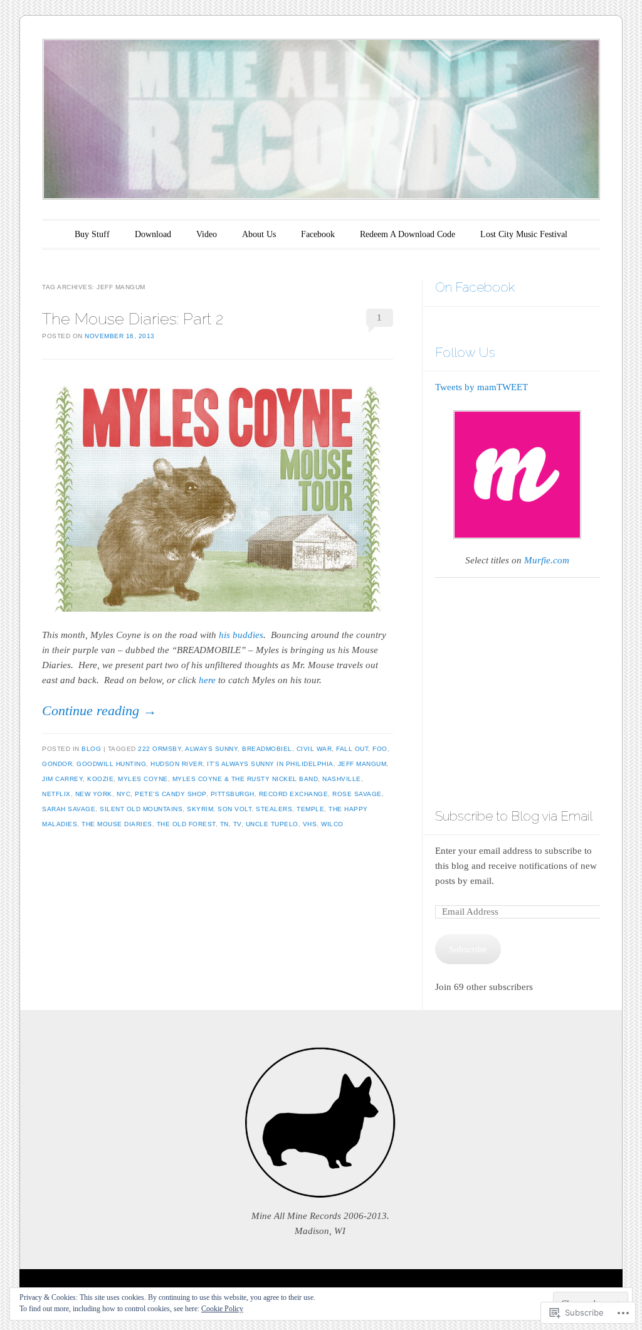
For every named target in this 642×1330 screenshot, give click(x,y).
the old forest (186, 824)
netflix (56, 793)
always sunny (211, 748)
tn (224, 824)
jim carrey (62, 778)
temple (310, 809)
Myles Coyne (143, 778)
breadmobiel (267, 748)
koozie (100, 778)
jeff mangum (362, 763)
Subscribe (468, 949)
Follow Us (465, 352)
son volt (234, 809)
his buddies (241, 635)
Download (153, 234)
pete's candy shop (170, 793)
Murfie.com (546, 560)
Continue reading (99, 710)
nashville (341, 778)
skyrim (200, 809)
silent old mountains (141, 809)
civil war (314, 748)
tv (237, 824)
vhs (310, 824)
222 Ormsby (159, 748)
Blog (91, 748)
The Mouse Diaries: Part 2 (132, 318)
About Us (259, 234)
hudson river (176, 763)
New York (93, 793)
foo (379, 748)
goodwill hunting (111, 763)
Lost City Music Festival (523, 234)
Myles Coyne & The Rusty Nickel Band (245, 778)
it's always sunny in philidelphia (270, 763)
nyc (124, 793)
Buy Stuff (92, 234)
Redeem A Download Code (407, 234)
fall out (352, 748)
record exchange (294, 793)
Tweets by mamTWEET (481, 387)
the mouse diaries (117, 824)
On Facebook (475, 287)
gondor (57, 763)
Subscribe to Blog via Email (513, 816)
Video (206, 234)
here (207, 680)
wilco (332, 824)
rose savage (357, 793)
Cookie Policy (222, 1308)
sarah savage (68, 809)
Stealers (274, 809)
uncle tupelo (272, 824)
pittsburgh (233, 793)
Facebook (318, 234)
